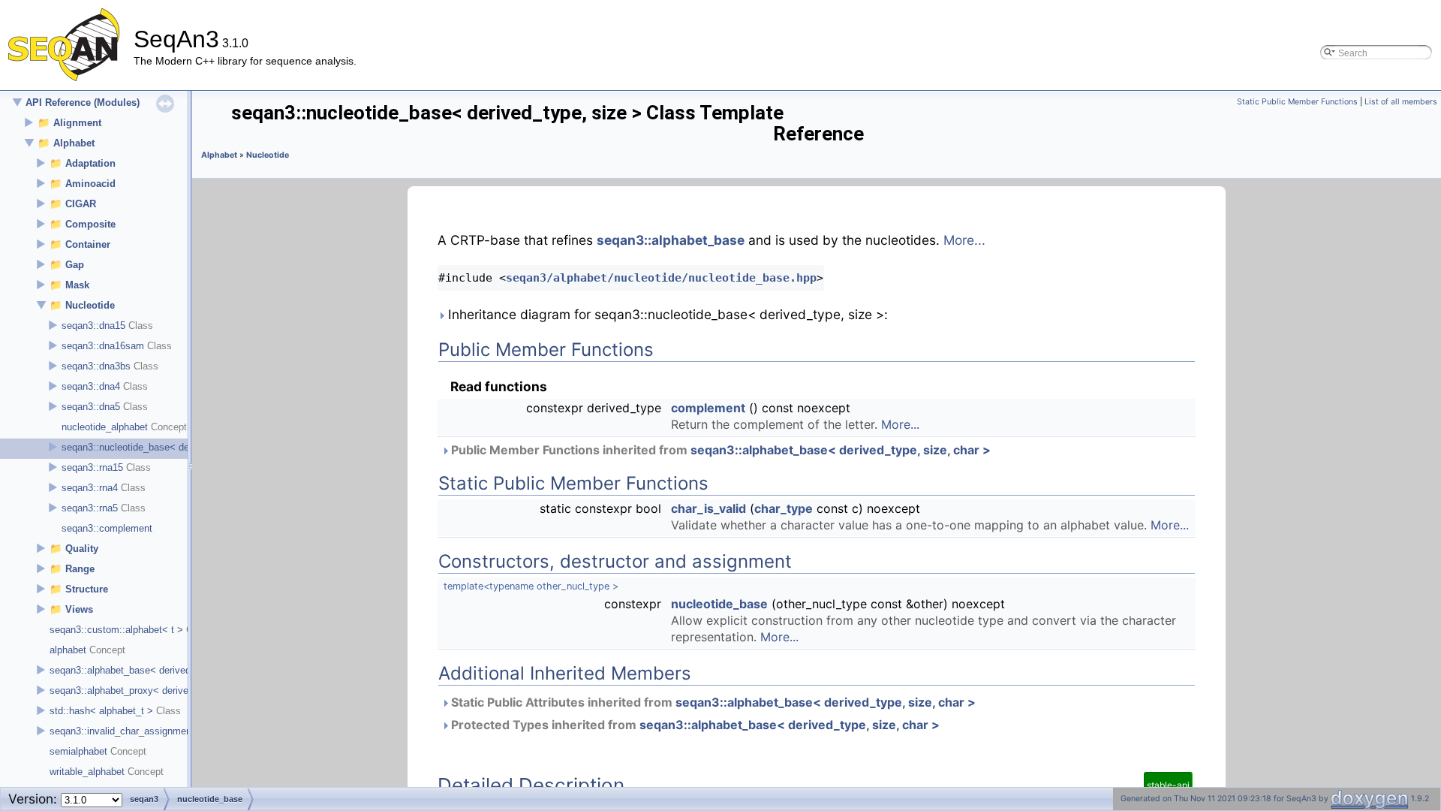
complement (708, 407)
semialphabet (78, 751)
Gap (74, 264)
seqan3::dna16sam (103, 345)
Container (87, 244)
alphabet (68, 650)
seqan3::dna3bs (96, 366)
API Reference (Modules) (83, 102)
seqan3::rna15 (92, 467)
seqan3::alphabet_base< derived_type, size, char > (840, 449)
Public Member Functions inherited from (719, 449)
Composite (90, 224)
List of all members (1400, 102)
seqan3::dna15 (93, 325)
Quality (81, 548)
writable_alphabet (87, 771)
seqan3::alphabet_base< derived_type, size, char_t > (165, 670)
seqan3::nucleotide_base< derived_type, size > (164, 447)
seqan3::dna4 (91, 386)
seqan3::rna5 (90, 508)
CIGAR (80, 204)
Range (80, 568)
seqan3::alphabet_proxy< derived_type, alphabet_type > (171, 690)
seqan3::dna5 (91, 406)
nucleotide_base (719, 603)
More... (964, 240)
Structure (86, 589)
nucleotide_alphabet (105, 427)
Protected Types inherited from (694, 724)
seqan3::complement (107, 528)
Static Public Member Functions (1297, 102)
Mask (77, 285)
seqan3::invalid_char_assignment (122, 731)
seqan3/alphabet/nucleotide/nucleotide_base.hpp (661, 277)
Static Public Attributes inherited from (712, 702)
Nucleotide (90, 305)
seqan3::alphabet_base (671, 240)
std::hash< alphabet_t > (101, 710)
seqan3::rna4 (90, 487)
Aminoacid (90, 183)
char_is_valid (708, 508)
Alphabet (74, 143)
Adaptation (90, 163)
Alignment (77, 122)
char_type (783, 508)
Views (79, 609)
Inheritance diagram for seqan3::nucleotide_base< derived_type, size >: (666, 314)
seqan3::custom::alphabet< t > (116, 629)
